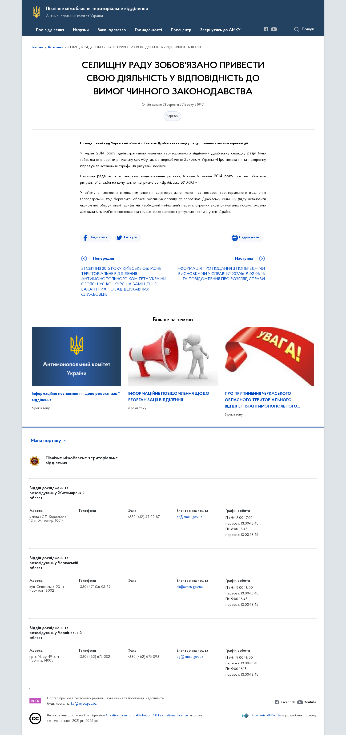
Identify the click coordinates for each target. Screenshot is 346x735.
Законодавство (112, 30)
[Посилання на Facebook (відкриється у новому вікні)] (266, 29)
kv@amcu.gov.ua (84, 704)
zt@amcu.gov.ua (189, 517)
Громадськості (148, 30)
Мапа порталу (46, 441)
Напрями (81, 30)
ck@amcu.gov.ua (190, 587)
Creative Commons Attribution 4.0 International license (147, 715)
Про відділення (50, 30)
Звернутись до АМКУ (220, 30)
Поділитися (98, 237)
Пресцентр (181, 30)
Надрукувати (249, 237)
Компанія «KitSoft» (266, 715)
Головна (37, 47)
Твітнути (130, 237)
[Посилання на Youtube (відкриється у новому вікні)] (274, 29)
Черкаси (172, 116)
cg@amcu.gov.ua (190, 657)
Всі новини (55, 47)
